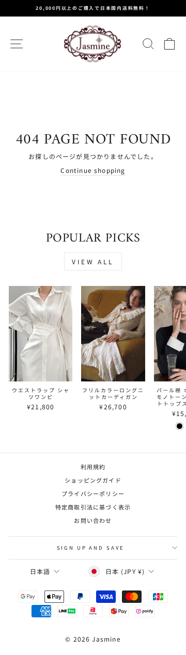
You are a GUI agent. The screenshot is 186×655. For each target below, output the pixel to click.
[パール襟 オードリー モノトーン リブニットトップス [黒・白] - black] (179, 426)
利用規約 (93, 466)
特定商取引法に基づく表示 (93, 507)
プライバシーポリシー (93, 493)
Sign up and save (91, 547)
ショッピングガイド (93, 480)
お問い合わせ (93, 520)
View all (93, 261)
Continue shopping (92, 170)
